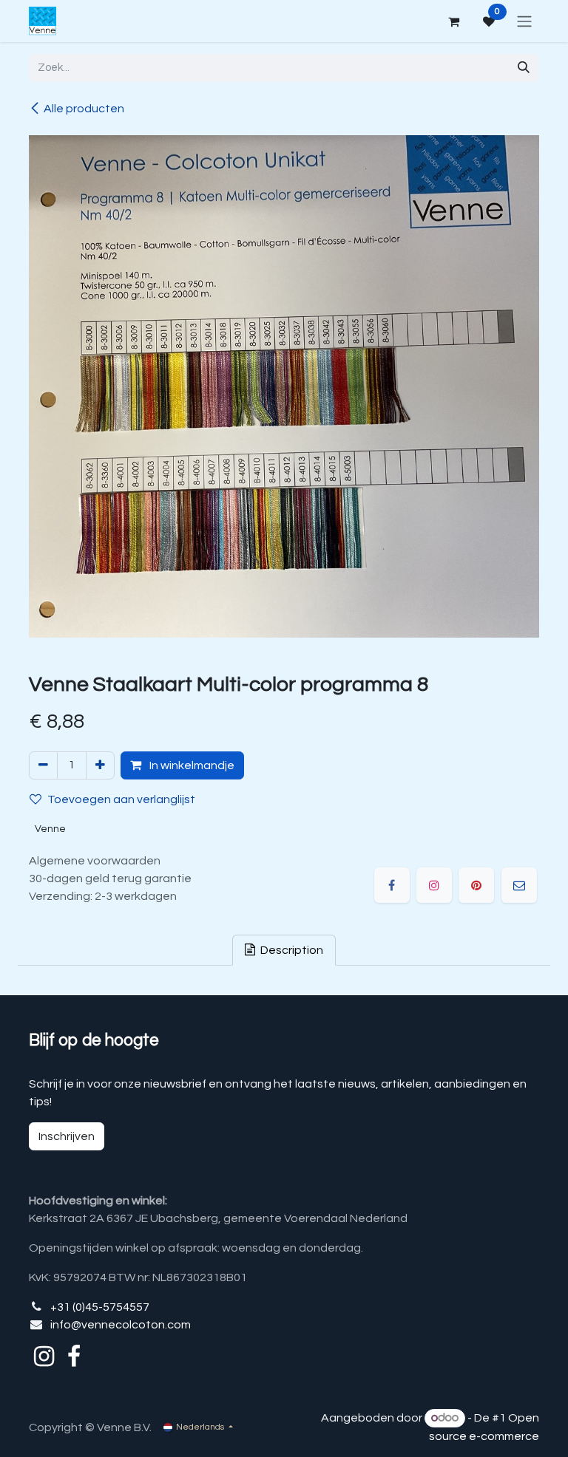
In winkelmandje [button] (190, 765)
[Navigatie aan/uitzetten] (524, 21)
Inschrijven (66, 1136)
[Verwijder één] (43, 765)
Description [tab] (290, 950)
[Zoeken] (523, 68)
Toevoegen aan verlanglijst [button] (121, 799)
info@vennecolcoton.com (120, 1325)
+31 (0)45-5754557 (99, 1307)
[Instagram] (434, 885)
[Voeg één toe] (100, 765)
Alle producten (84, 109)
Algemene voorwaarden (94, 861)
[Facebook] (392, 885)
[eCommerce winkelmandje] (453, 21)
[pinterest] (476, 885)
